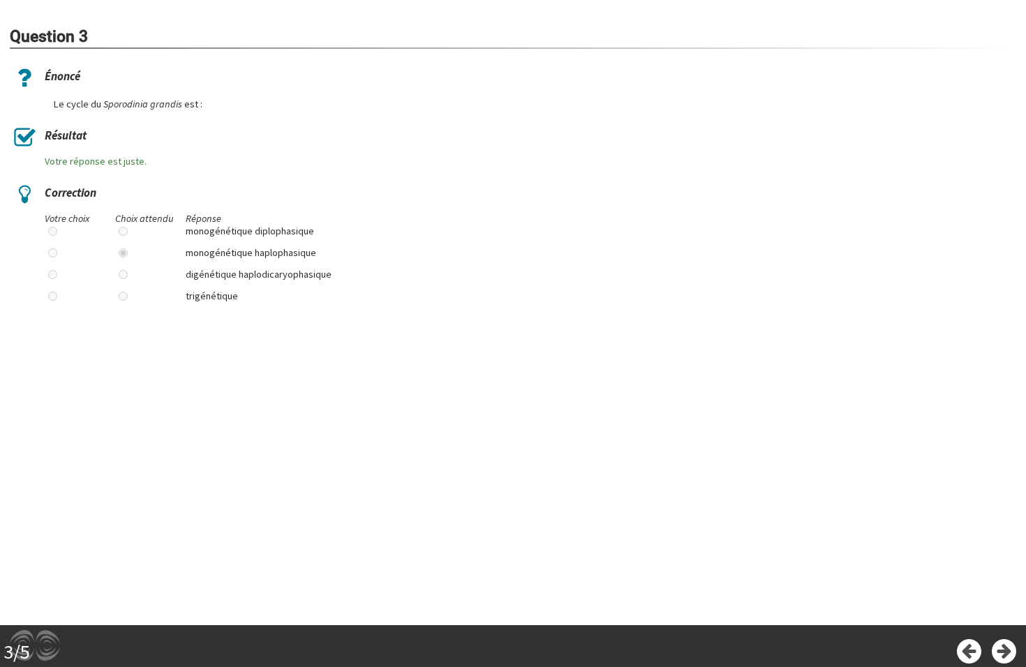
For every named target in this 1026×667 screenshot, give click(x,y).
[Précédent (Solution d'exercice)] (969, 651)
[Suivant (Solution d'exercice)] (1004, 651)
